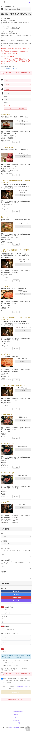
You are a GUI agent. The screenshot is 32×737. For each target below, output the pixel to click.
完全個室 (21, 108)
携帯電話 (5, 626)
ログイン (3, 588)
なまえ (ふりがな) (7, 607)
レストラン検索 (16, 723)
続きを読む (16, 142)
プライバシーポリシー (16, 717)
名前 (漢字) (4, 616)
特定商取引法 (16, 720)
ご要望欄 (3, 572)
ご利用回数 (4, 541)
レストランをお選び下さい (8, 6)
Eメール (5, 649)
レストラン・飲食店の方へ (16, 711)
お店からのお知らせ (6, 18)
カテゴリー (7, 105)
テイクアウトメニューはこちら (9, 68)
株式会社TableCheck (14, 727)
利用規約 (16, 714)
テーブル (10, 108)
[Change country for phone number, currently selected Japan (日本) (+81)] (3, 629)
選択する (22, 124)
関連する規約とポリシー (23, 686)
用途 (2, 534)
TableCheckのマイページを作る (11, 665)
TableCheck (16, 600)
